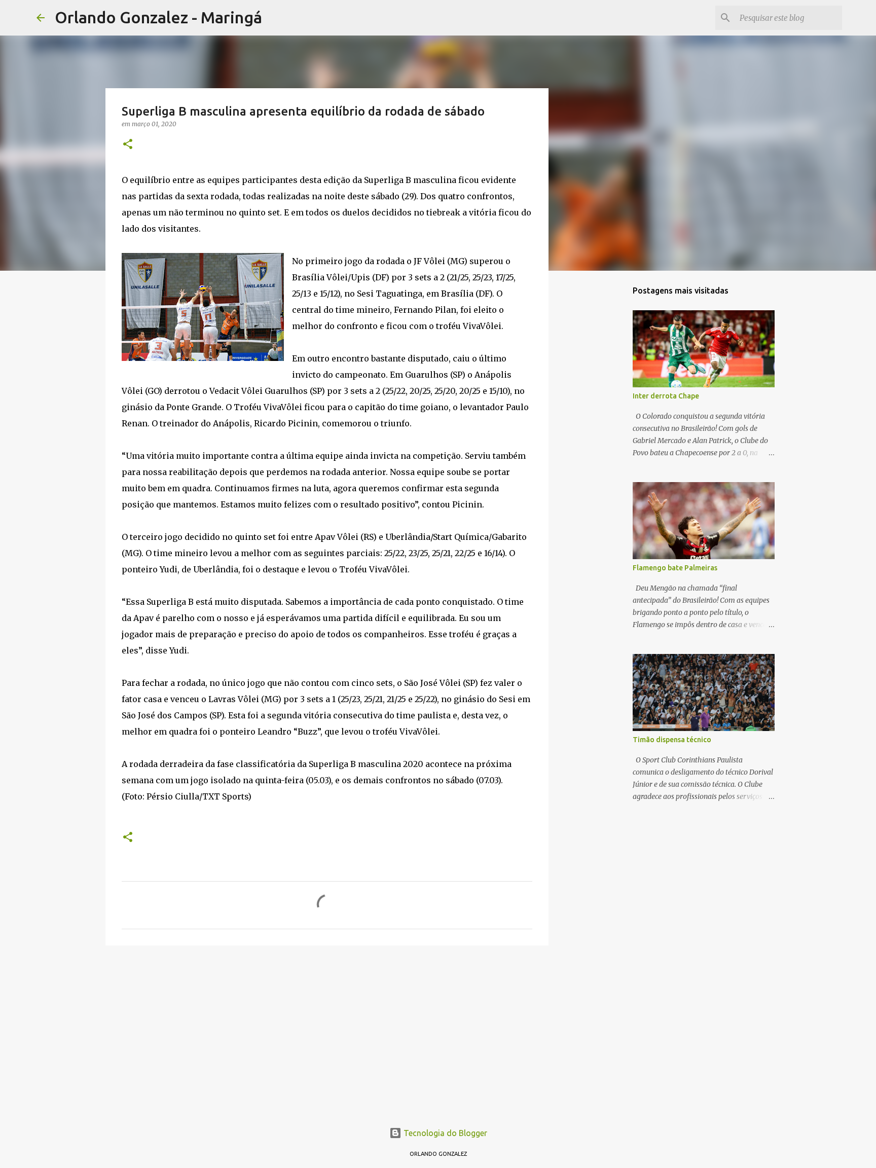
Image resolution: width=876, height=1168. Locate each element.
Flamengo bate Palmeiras (675, 568)
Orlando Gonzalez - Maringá (158, 17)
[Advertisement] (327, 1032)
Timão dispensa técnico (672, 740)
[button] (128, 145)
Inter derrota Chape (666, 396)
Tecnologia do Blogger (444, 1133)
